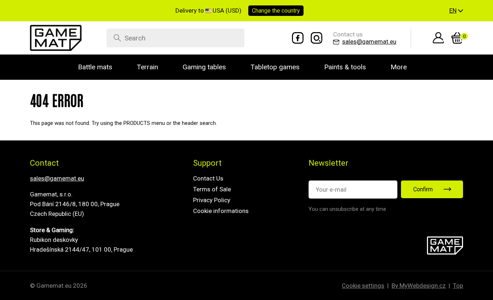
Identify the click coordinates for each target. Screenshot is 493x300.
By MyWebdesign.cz (419, 285)
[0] (457, 38)
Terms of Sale (212, 189)
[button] (456, 11)
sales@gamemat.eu (57, 178)
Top (458, 285)
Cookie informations (221, 210)
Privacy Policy (211, 200)
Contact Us (208, 178)
